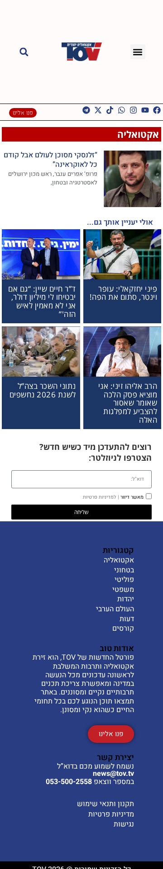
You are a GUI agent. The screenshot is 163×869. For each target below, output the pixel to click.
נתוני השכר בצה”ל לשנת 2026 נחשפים (43, 390)
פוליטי (124, 580)
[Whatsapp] (121, 110)
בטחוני (124, 571)
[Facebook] (157, 110)
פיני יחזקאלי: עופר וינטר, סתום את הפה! (124, 292)
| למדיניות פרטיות (101, 497)
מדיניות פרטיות (111, 814)
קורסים (123, 629)
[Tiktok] (110, 110)
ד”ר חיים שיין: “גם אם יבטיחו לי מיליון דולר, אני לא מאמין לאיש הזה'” (42, 301)
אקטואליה (138, 134)
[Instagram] (133, 110)
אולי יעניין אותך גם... (120, 222)
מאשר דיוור (113, 497)
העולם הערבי (115, 609)
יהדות (125, 600)
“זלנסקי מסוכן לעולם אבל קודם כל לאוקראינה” (50, 160)
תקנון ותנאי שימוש (105, 803)
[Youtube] (145, 110)
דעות (127, 619)
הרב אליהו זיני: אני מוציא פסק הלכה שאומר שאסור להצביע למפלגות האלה (128, 403)
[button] (137, 51)
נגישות (124, 824)
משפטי (123, 590)
